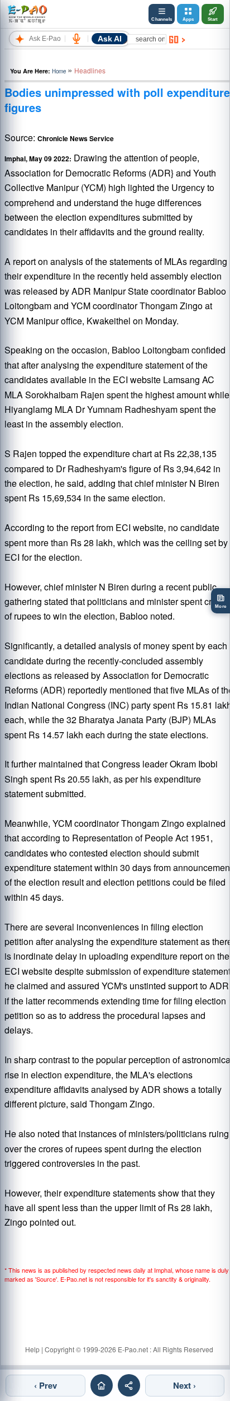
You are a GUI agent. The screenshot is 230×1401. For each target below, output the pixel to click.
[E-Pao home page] (101, 1385)
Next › (184, 1385)
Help (32, 1349)
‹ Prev (45, 1385)
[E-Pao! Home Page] (27, 14)
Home (59, 71)
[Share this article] (129, 1385)
